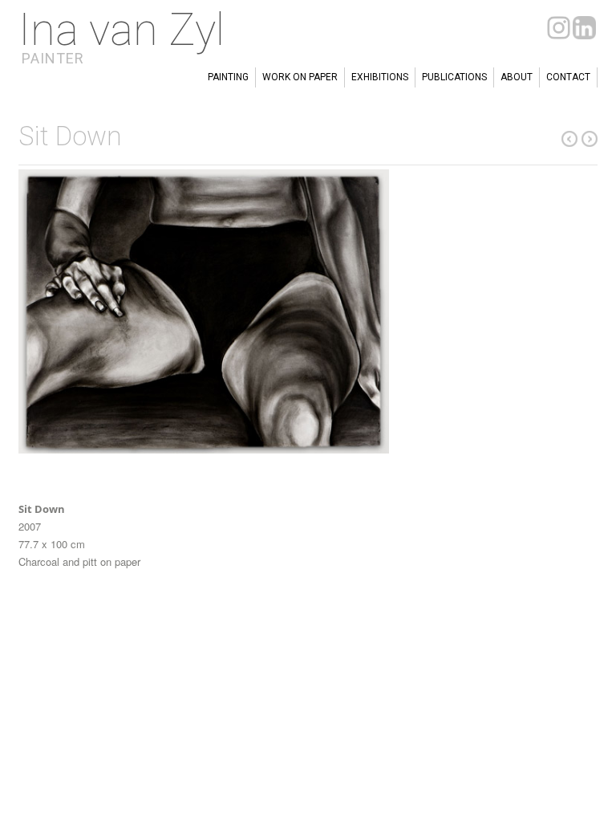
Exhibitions (379, 77)
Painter (53, 58)
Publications (454, 77)
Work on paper (300, 77)
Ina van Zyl (121, 29)
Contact (568, 77)
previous (590, 139)
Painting (228, 77)
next (569, 139)
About (516, 77)
